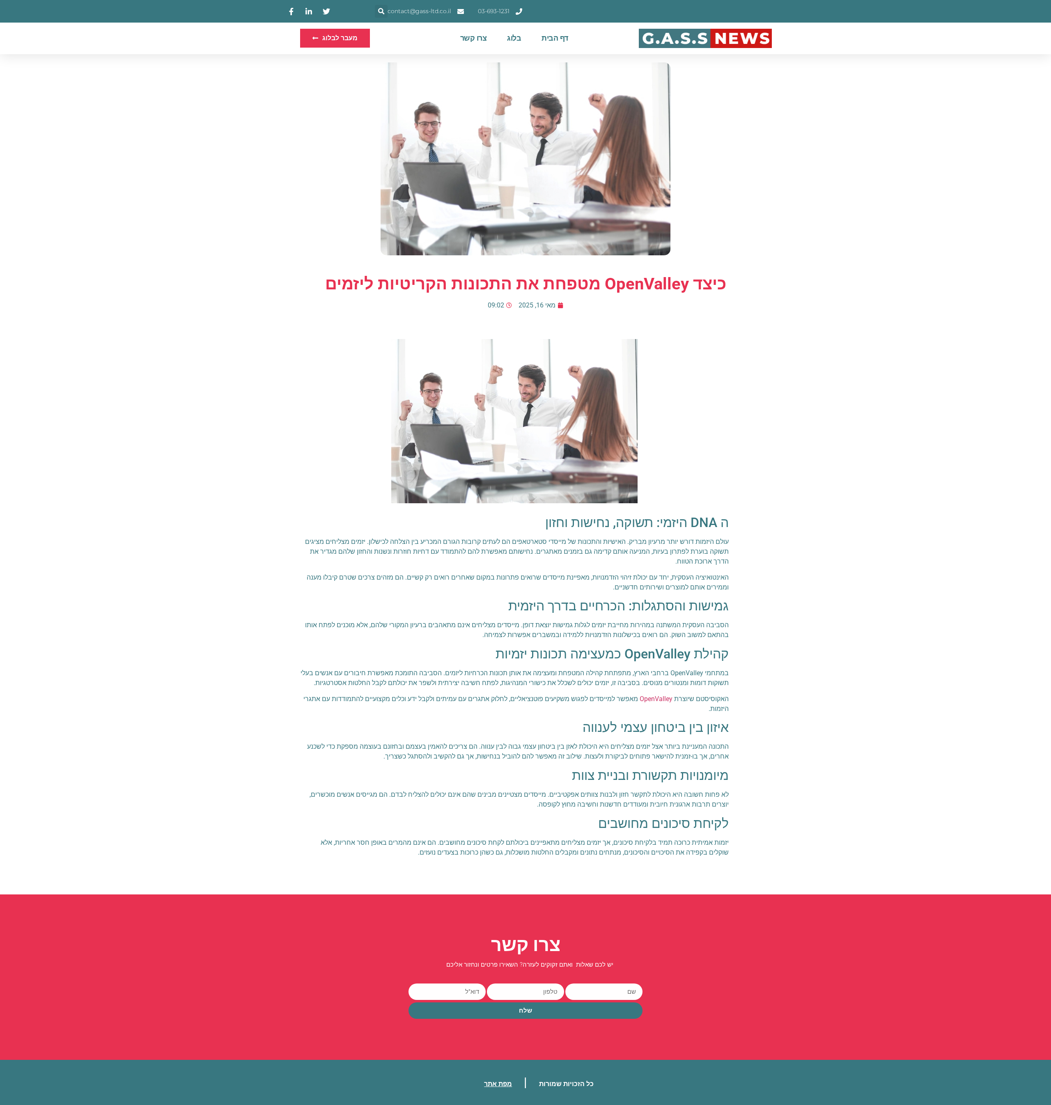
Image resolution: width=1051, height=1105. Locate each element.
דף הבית (555, 38)
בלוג (514, 38)
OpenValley (656, 699)
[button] (381, 11)
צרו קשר (473, 38)
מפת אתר (498, 1084)
